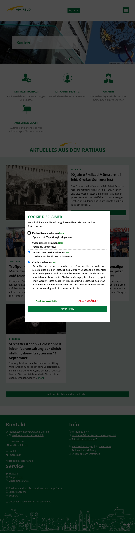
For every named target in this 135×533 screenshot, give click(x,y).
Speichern (67, 309)
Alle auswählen (46, 300)
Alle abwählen (88, 300)
